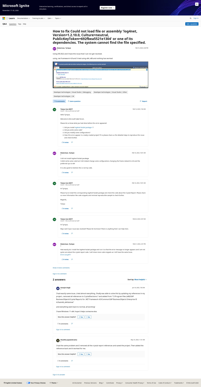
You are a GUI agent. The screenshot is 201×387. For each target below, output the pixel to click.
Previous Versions (90, 383)
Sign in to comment (59, 274)
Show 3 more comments (61, 268)
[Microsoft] (4, 18)
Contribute (110, 383)
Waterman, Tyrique (64, 48)
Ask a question (192, 24)
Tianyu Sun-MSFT (66, 109)
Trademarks (178, 383)
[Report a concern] (72, 142)
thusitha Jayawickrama (68, 340)
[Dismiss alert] (196, 4)
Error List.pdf (65, 255)
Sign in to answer (59, 375)
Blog (100, 383)
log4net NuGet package (83, 127)
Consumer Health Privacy (134, 383)
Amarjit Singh (65, 288)
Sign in (196, 18)
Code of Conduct (164, 383)
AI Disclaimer (77, 383)
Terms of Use (151, 383)
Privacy (118, 383)
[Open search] (191, 18)
